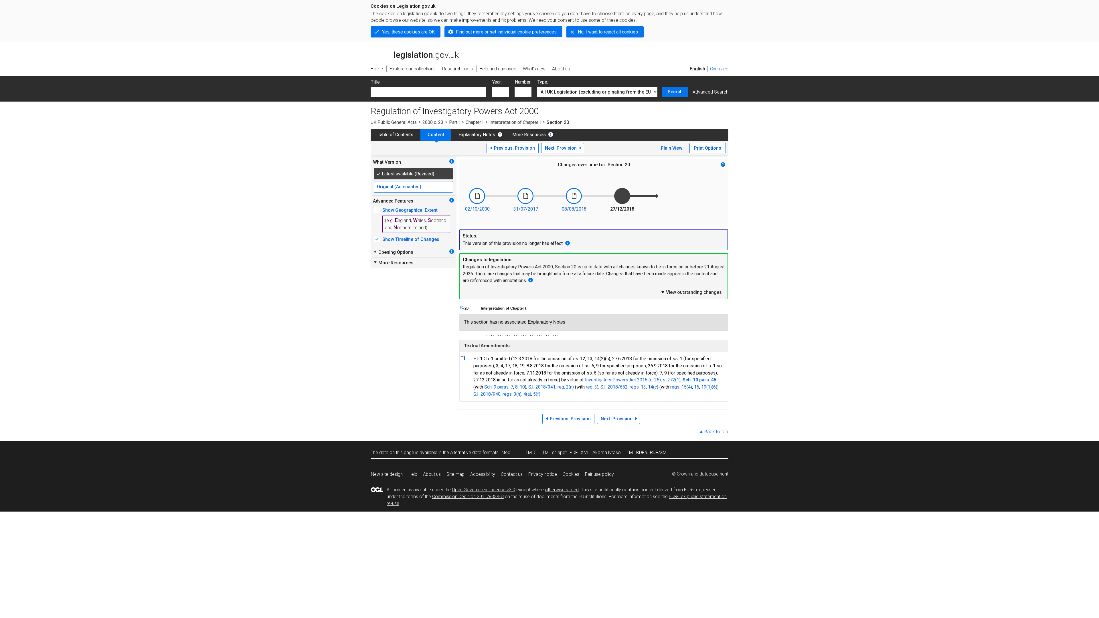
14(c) (653, 387)
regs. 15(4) (681, 387)
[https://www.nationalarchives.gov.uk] (694, 51)
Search (675, 91)
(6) (714, 387)
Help (412, 474)
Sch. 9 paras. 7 (498, 387)
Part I (454, 122)
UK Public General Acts (394, 122)
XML (585, 452)
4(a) (527, 394)
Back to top (716, 431)
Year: (497, 82)
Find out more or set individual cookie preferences (506, 32)
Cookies (571, 474)
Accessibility (482, 474)
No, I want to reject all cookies (608, 32)
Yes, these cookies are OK (408, 32)
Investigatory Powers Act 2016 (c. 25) (623, 380)
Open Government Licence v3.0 (483, 489)
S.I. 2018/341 (542, 387)
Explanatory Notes (476, 134)
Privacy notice (542, 474)
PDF (574, 452)
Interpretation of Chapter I (515, 122)
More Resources (529, 134)
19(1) (706, 387)
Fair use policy (599, 474)
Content (436, 134)
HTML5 (530, 452)
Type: (542, 82)
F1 (462, 307)
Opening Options (393, 252)
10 (522, 387)
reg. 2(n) (566, 387)
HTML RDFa (635, 452)
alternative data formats (474, 452)
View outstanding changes (691, 292)
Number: (523, 82)
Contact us (512, 474)
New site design (387, 474)
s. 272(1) (672, 380)
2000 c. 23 (432, 122)
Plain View (671, 148)
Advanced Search (710, 92)
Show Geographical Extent (410, 210)
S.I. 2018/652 (614, 387)
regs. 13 (638, 387)
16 (696, 387)
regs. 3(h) (512, 394)
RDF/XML (659, 452)
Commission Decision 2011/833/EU (468, 496)
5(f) (536, 394)
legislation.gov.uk (418, 47)
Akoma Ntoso (606, 452)
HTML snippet (553, 452)
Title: (376, 82)
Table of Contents (395, 134)
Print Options (707, 148)
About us (432, 474)
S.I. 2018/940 (487, 394)
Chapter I (475, 122)
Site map (455, 474)
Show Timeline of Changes (410, 239)
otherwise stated (562, 489)
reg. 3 (591, 387)
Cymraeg (719, 69)
